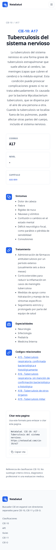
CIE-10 (9, 22)
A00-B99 (13, 179)
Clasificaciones (9, 518)
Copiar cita (20, 451)
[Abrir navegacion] (51, 4)
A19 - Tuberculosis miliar (31, 399)
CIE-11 (5, 537)
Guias (5, 532)
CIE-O (5, 542)
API (4, 528)
